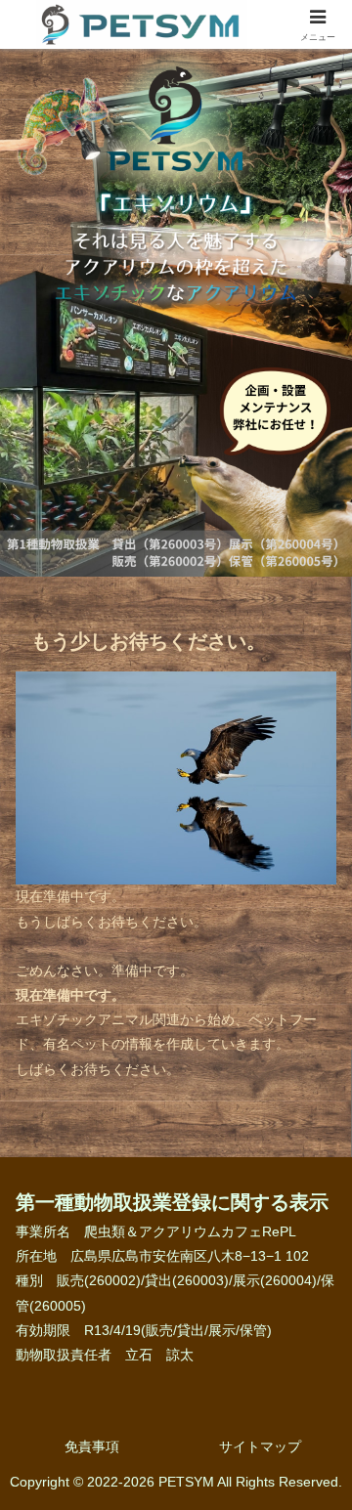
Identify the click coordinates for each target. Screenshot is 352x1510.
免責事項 (92, 1446)
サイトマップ (260, 1446)
